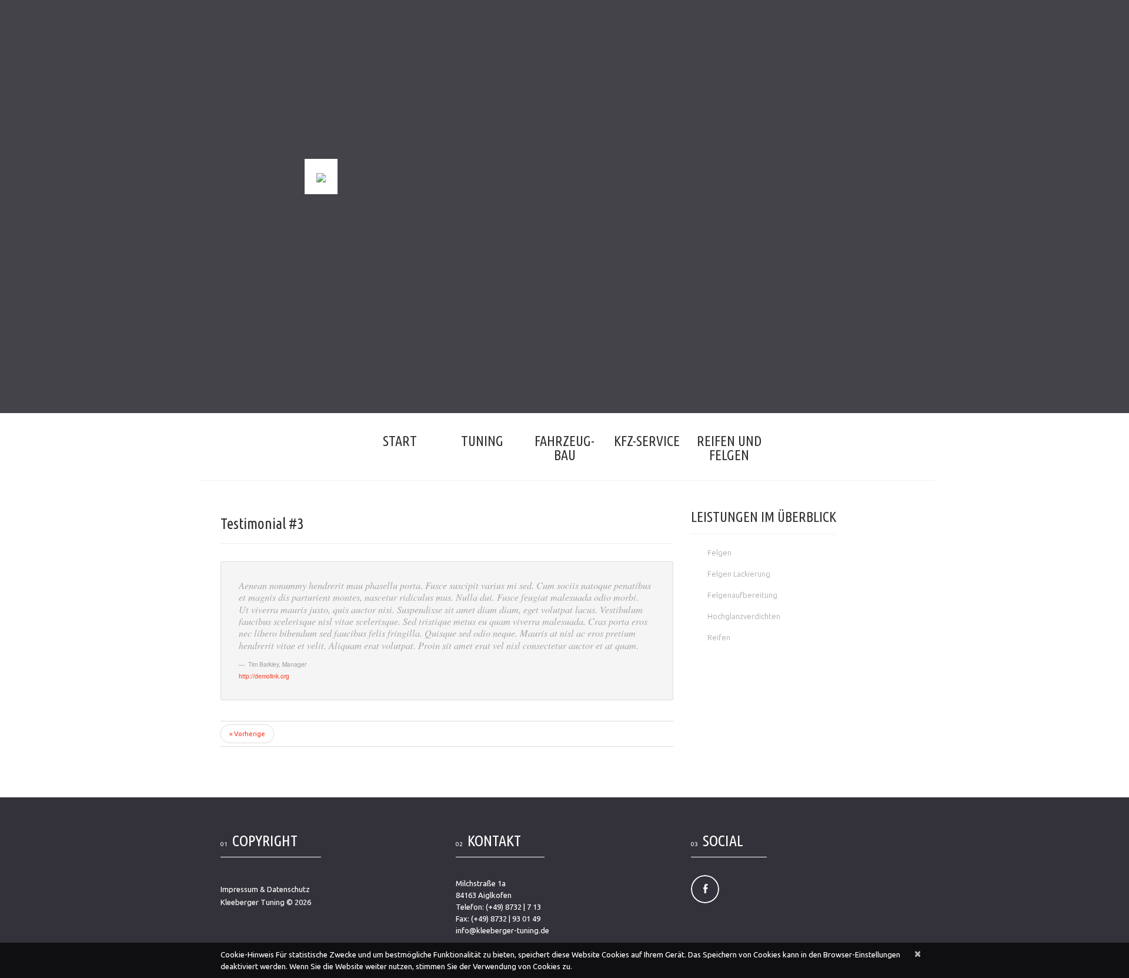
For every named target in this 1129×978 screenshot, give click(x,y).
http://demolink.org (264, 675)
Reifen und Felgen (729, 448)
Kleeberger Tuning (253, 902)
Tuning (482, 441)
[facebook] (705, 889)
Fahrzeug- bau (564, 448)
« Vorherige (247, 733)
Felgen (719, 552)
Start (400, 441)
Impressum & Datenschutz (265, 889)
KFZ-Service (647, 441)
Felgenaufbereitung (742, 595)
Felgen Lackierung (738, 574)
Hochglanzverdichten (743, 616)
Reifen (718, 637)
